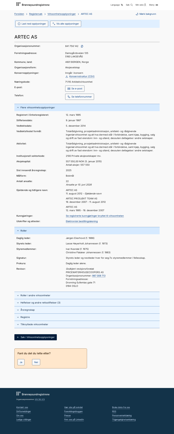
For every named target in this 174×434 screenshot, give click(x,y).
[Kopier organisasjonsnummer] (82, 46)
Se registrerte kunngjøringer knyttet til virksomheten (95, 215)
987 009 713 (98, 275)
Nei (36, 362)
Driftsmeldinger (23, 411)
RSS (114, 411)
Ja (21, 362)
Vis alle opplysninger (67, 23)
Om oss (20, 415)
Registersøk (35, 14)
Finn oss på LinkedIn (74, 419)
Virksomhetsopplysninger (62, 14)
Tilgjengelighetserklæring (124, 419)
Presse (67, 415)
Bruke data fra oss (121, 407)
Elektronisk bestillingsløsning (82, 221)
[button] (117, 5)
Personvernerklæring (122, 415)
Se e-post (76, 88)
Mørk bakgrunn (147, 14)
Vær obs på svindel (73, 407)
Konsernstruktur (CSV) (82, 76)
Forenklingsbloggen (73, 411)
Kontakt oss (22, 407)
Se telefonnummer (81, 96)
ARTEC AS (86, 14)
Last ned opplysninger (34, 23)
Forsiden (19, 14)
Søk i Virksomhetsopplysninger (38, 337)
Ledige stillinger (23, 419)
